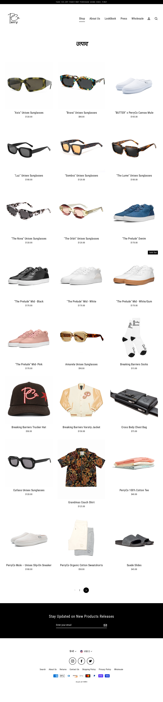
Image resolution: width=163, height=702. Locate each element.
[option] (29, 85)
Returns (63, 669)
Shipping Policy (89, 669)
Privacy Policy (105, 669)
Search (43, 669)
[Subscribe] (105, 625)
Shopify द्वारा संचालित (81, 682)
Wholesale (138, 18)
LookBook (110, 18)
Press (124, 18)
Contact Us (74, 669)
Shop (82, 18)
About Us (95, 18)
